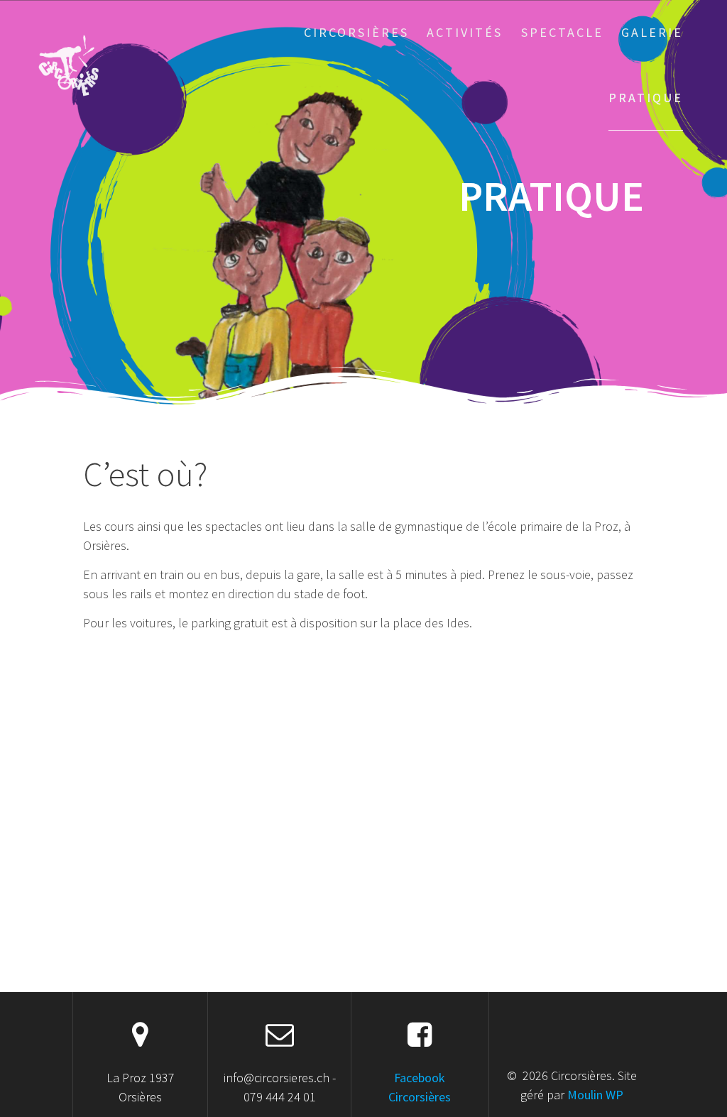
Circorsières (356, 32)
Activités (465, 32)
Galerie (652, 32)
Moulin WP (595, 1094)
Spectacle (562, 32)
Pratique (645, 97)
